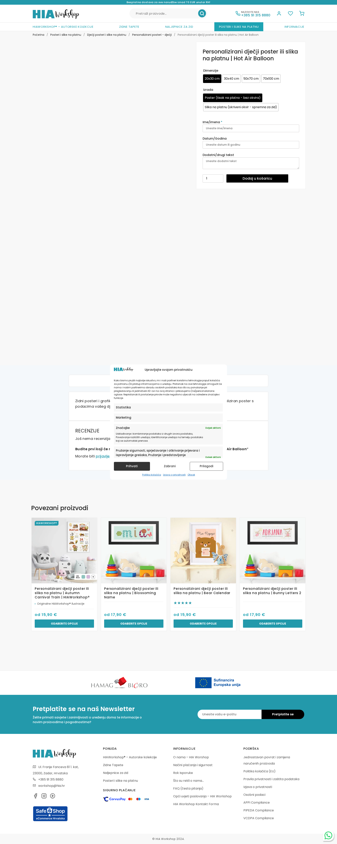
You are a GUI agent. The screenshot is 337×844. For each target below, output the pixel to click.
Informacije (294, 27)
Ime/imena (212, 122)
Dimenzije (210, 70)
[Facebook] (35, 797)
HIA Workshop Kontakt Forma (196, 804)
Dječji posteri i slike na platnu (106, 35)
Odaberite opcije (64, 624)
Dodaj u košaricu (257, 178)
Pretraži (202, 13)
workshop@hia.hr (51, 785)
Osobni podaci (254, 794)
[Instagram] (44, 797)
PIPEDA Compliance (258, 810)
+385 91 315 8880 (50, 779)
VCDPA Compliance (258, 818)
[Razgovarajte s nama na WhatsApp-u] (328, 835)
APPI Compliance (256, 802)
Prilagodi (206, 466)
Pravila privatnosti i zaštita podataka (271, 779)
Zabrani (170, 466)
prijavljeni (104, 456)
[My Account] (279, 14)
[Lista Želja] (290, 14)
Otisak (191, 474)
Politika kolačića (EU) (259, 771)
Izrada (208, 89)
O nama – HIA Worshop (191, 757)
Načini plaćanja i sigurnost (193, 765)
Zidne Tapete (129, 27)
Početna (38, 35)
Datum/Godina (215, 138)
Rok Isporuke (183, 773)
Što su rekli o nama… (188, 780)
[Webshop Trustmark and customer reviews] (50, 821)
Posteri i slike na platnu (239, 27)
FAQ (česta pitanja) (188, 788)
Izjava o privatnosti (174, 474)
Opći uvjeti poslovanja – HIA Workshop (202, 796)
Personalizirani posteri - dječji (152, 35)
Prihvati (132, 466)
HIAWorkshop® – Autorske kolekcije (63, 27)
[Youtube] (52, 797)
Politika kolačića (151, 474)
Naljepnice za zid (179, 27)
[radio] (212, 79)
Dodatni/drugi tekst (219, 155)
